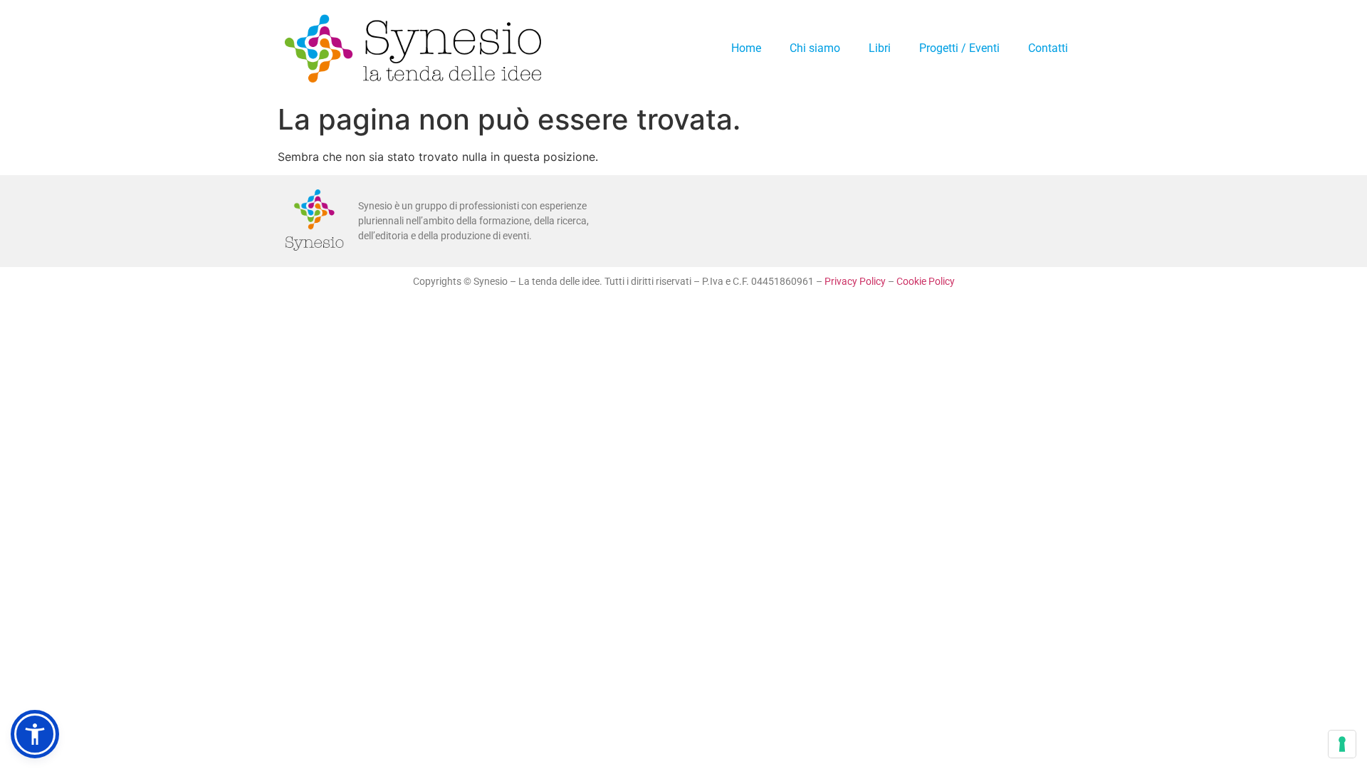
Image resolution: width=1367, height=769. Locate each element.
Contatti (1048, 48)
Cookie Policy (925, 281)
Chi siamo (815, 48)
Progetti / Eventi (959, 48)
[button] (35, 734)
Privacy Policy (855, 281)
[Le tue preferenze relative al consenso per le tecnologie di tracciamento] (1342, 744)
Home (746, 48)
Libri (880, 48)
